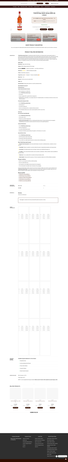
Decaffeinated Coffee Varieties (52, 449)
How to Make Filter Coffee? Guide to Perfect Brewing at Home (28, 424)
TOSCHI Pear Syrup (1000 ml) (24, 174)
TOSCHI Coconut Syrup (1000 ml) (25, 180)
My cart (24, 446)
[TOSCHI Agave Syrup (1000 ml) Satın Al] (28, 393)
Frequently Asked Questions (27, 441)
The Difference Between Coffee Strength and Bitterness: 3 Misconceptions (40, 425)
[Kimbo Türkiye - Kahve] (14, 3)
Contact (37, 0)
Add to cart (43, 29)
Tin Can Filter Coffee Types (51, 452)
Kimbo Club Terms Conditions (40, 440)
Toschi (42, 6)
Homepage (15, 6)
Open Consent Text (38, 441)
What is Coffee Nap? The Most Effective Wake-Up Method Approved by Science (15, 425)
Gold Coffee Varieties (50, 440)
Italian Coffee (49, 454)
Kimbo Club (25, 440)
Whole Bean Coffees (24, 6)
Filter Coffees (30, 6)
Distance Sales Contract (39, 438)
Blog (47, 0)
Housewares (53, 6)
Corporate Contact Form (42, 0)
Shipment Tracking (26, 438)
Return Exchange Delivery (39, 445)
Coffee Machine (47, 6)
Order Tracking (30, 0)
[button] (11, 30)
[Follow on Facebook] (54, 0)
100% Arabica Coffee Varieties (52, 438)
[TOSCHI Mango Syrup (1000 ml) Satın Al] (40, 393)
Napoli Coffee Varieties (51, 441)
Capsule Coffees (36, 6)
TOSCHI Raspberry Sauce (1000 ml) (15, 401)
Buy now (51, 29)
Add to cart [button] (16, 407)
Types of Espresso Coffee (51, 456)
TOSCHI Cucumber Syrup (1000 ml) (25, 177)
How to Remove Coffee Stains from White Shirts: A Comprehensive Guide (53, 424)
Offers (19, 6)
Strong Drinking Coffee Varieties (52, 443)
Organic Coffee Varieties (51, 451)
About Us (34, 0)
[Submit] (35, 3)
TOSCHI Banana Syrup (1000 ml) (24, 179)
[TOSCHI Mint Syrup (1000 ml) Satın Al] (52, 393)
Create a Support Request (27, 443)
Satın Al (23, 39)
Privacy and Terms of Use (39, 443)
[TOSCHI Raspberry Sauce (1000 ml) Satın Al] (15, 393)
